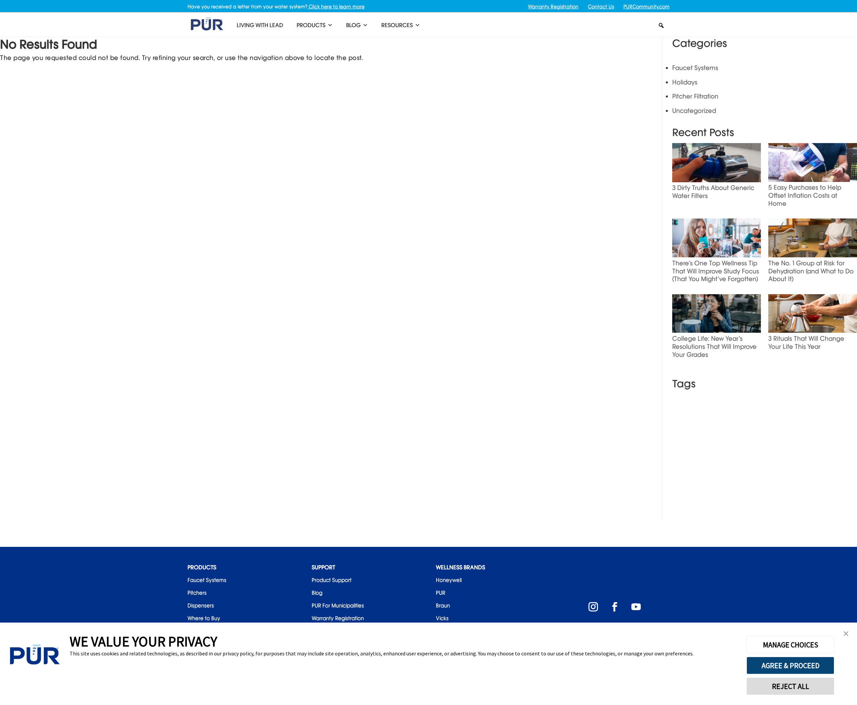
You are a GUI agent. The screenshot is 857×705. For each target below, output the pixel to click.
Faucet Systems (695, 68)
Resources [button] (397, 25)
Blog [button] (353, 25)
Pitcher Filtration (695, 96)
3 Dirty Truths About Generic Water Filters (713, 192)
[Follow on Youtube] (636, 606)
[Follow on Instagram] (593, 606)
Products (311, 25)
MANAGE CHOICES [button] (790, 644)
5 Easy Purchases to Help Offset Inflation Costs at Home (804, 195)
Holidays (684, 82)
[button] (661, 25)
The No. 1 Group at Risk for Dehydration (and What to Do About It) (811, 271)
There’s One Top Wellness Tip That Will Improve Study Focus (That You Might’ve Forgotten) (715, 271)
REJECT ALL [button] (790, 686)
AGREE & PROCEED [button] (791, 665)
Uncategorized (694, 111)
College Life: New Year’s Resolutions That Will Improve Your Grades (714, 346)
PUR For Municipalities (338, 605)
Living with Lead (260, 25)
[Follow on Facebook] (614, 606)
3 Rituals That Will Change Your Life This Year (806, 342)
